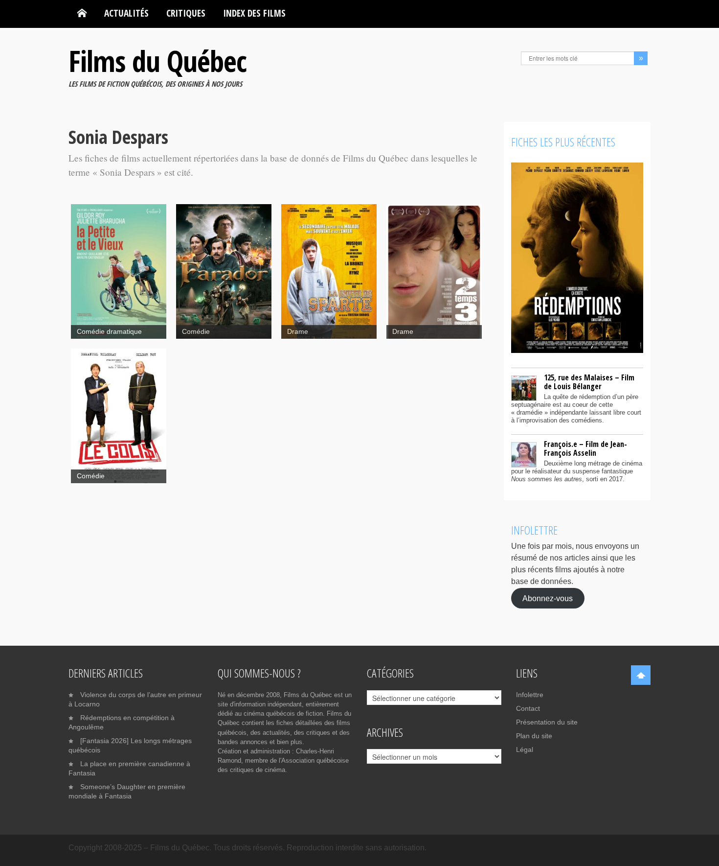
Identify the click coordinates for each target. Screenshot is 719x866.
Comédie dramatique (109, 331)
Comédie (196, 331)
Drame (297, 331)
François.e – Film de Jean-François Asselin (585, 448)
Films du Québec (157, 60)
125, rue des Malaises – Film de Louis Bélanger (589, 382)
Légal (524, 749)
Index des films (254, 13)
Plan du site (534, 736)
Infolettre (529, 695)
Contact (528, 708)
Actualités (126, 13)
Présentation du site (547, 722)
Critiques (185, 13)
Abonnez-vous (547, 598)
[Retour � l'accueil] (81, 13)
